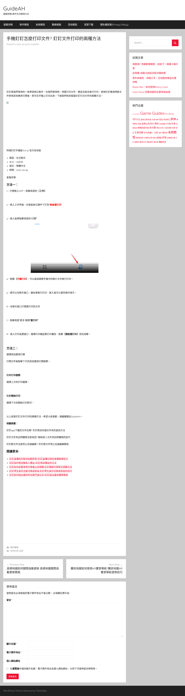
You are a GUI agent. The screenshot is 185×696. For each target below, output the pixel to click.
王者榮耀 (139, 132)
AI (133, 114)
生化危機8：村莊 (151, 133)
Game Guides (152, 113)
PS (166, 114)
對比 (152, 124)
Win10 (171, 114)
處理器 (159, 138)
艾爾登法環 (148, 138)
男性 (160, 133)
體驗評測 (162, 142)
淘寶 (173, 128)
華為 (154, 138)
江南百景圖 (167, 128)
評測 (164, 137)
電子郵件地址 (14, 652)
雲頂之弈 (142, 142)
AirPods (137, 114)
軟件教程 (24, 24)
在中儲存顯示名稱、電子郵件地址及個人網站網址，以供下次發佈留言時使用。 (54, 668)
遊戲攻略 (8, 24)
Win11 (136, 119)
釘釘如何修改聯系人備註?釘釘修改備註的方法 (32, 462)
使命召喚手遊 (146, 120)
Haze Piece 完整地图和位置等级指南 (151, 92)
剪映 (157, 120)
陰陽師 (136, 142)
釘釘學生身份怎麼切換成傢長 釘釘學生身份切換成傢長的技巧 (40, 471)
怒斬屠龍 (162, 124)
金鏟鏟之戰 (171, 138)
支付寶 (152, 127)
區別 (161, 119)
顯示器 (156, 142)
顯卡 (151, 142)
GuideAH (14, 8)
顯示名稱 (12, 644)
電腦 (148, 142)
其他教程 (72, 24)
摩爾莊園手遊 (143, 128)
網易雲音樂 (139, 138)
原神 (173, 119)
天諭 (139, 124)
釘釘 (21, 551)
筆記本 (165, 133)
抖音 (173, 123)
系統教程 (40, 24)
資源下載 (88, 24)
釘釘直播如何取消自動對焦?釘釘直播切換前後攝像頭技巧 (38, 458)
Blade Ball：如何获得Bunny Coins (150, 87)
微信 (157, 123)
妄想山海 (146, 123)
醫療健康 (56, 24)
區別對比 (166, 120)
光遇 (153, 120)
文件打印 (14, 551)
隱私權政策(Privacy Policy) (114, 24)
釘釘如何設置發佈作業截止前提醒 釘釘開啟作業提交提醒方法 (40, 467)
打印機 (168, 124)
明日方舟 (159, 128)
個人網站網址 (13, 661)
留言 (9, 600)
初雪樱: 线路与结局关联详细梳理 (149, 73)
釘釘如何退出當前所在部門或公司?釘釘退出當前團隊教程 (38, 475)
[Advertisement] (65, 69)
